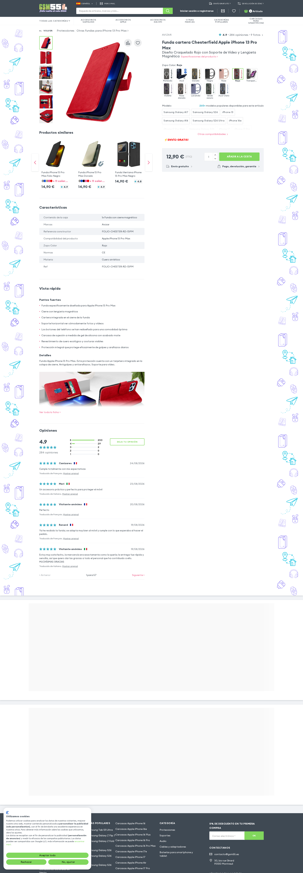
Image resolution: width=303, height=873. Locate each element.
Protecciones (65, 30)
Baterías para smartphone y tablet (176, 854)
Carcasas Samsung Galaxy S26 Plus (93, 857)
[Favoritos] (234, 11)
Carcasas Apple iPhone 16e (131, 829)
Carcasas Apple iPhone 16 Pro (132, 840)
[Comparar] (128, 43)
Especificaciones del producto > (199, 56)
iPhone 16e (235, 120)
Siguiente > (138, 575)
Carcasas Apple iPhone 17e (131, 851)
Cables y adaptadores (173, 846)
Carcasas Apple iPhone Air (130, 862)
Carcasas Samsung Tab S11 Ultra (94, 829)
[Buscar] (168, 11)
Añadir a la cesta (239, 156)
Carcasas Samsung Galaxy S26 (93, 850)
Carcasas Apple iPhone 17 (130, 857)
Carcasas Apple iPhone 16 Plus (133, 834)
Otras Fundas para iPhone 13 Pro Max (102, 30)
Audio (163, 841)
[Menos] (215, 155)
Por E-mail (109, 3)
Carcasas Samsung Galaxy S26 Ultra (93, 866)
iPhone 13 (227, 112)
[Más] (215, 159)
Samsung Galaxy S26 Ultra (208, 120)
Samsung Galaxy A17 (176, 112)
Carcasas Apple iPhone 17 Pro (132, 868)
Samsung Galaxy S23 (201, 129)
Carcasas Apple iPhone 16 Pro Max (135, 845)
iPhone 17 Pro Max (174, 129)
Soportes (165, 835)
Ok (254, 835)
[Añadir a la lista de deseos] (138, 43)
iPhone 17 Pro (242, 129)
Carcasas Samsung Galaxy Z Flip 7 (95, 835)
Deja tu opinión (127, 441)
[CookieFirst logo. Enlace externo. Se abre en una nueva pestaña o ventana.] (7, 812)
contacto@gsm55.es (226, 854)
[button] (55, 159)
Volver (48, 30)
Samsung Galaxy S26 (205, 112)
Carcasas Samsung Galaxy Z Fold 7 (94, 842)
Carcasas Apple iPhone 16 (130, 823)
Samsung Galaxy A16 (176, 120)
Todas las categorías (53, 20)
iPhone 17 (224, 129)
